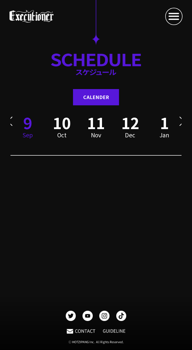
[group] (62, 130)
